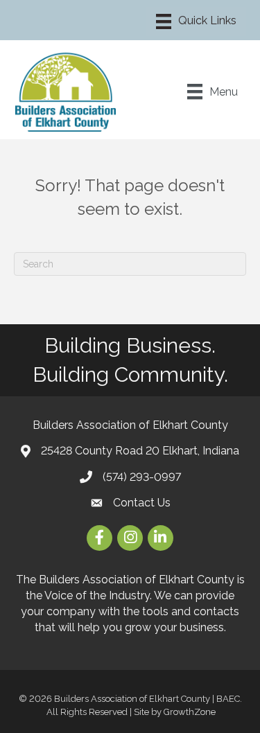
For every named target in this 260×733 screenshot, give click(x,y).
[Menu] (196, 21)
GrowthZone (190, 712)
